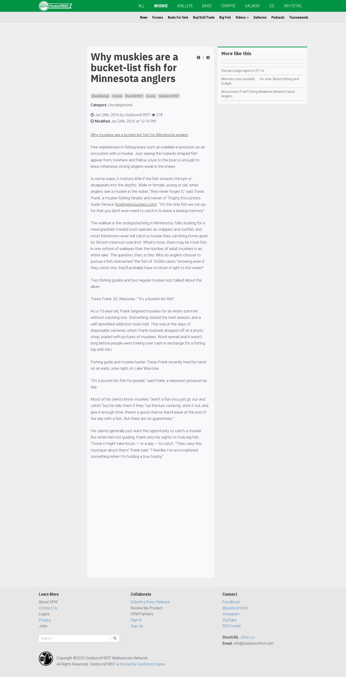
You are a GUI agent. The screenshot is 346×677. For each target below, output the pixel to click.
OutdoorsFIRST (169, 96)
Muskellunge (100, 96)
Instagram (230, 614)
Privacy (45, 620)
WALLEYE (185, 5)
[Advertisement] (57, 117)
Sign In (136, 620)
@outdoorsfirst (235, 608)
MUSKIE (161, 5)
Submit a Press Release (150, 602)
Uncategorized (120, 105)
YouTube (229, 620)
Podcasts (278, 17)
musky (150, 96)
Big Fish (225, 17)
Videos (241, 17)
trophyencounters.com (136, 204)
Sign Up (137, 626)
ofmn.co (248, 637)
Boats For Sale (178, 17)
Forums (157, 17)
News (144, 17)
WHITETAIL (293, 5)
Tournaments (298, 17)
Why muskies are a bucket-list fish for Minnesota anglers (139, 134)
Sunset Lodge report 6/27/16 (242, 71)
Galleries (260, 17)
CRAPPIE (228, 5)
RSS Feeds (231, 626)
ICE (271, 5)
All (141, 5)
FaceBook (231, 602)
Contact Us (48, 608)
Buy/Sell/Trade (204, 17)
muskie (117, 96)
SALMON (252, 5)
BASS (207, 5)
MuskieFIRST (134, 96)
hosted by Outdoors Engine (142, 664)
